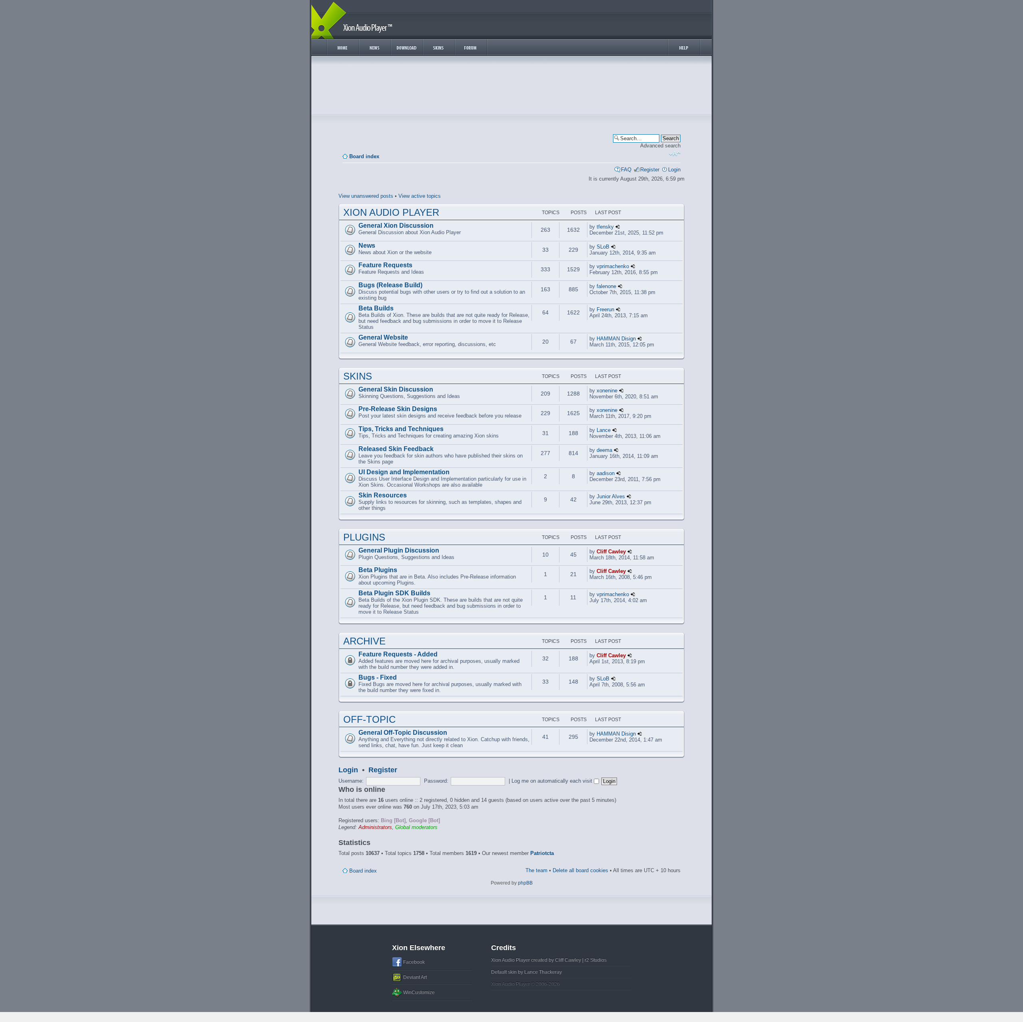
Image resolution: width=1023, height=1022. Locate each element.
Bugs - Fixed (377, 677)
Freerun (605, 309)
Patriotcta (542, 853)
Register (649, 170)
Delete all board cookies (580, 870)
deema (604, 450)
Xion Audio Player (391, 212)
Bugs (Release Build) (390, 285)
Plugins (364, 537)
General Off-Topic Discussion (402, 732)
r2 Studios (596, 960)
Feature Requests (385, 265)
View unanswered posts (365, 196)
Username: (351, 781)
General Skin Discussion (395, 389)
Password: (436, 781)
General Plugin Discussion (398, 550)
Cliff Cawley (611, 552)
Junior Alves (611, 496)
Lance (604, 430)
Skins (357, 376)
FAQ (626, 170)
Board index (364, 156)
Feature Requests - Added (398, 654)
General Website (383, 337)
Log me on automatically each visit (553, 781)
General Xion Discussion (396, 225)
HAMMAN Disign (616, 339)
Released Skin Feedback (396, 448)
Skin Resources (382, 495)
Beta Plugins (377, 570)
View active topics (419, 196)
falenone (606, 286)
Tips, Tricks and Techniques (401, 429)
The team (536, 870)
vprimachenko (613, 266)
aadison (606, 473)
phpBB (525, 883)
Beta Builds (376, 308)
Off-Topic (369, 719)
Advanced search (660, 146)
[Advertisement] (511, 87)
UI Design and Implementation (404, 472)
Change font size (675, 153)
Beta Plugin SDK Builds (394, 593)
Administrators (375, 827)
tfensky (605, 227)
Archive (364, 641)
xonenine (607, 391)
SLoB (603, 247)
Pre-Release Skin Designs (397, 409)
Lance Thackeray (543, 972)
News (366, 245)
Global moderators (416, 827)
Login (674, 170)
